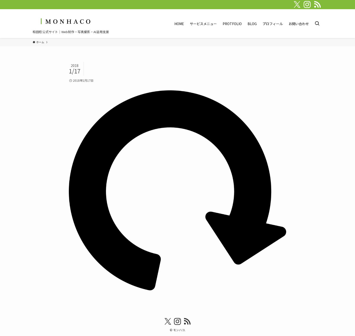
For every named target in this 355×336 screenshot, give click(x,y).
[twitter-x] (297, 4)
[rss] (317, 4)
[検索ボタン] (317, 23)
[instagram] (307, 4)
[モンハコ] (65, 21)
